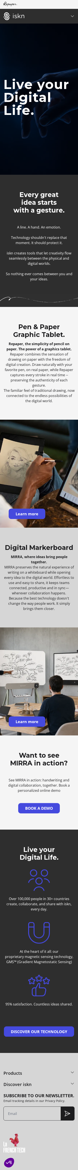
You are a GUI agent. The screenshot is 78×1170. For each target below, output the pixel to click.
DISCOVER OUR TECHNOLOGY (39, 1031)
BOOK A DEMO (39, 808)
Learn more (27, 513)
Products (12, 1073)
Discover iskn (17, 1084)
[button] (9, 1162)
